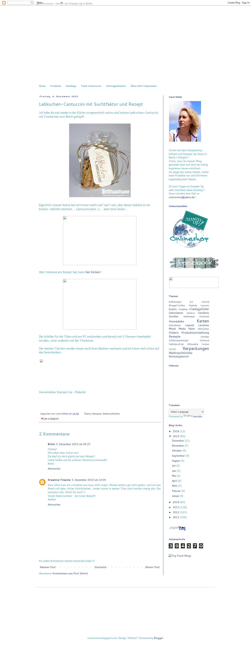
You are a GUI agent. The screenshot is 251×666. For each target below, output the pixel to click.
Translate (196, 416)
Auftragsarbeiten (116, 85)
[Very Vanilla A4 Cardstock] (45, 400)
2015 (176, 436)
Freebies (183, 309)
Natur (191, 329)
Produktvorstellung (195, 332)
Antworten (54, 468)
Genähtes (203, 313)
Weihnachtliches (111, 413)
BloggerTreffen (177, 305)
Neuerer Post (48, 567)
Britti (51, 444)
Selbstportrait (176, 344)
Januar (176, 496)
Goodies (173, 316)
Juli (174, 466)
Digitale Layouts (199, 305)
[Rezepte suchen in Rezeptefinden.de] (180, 556)
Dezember (178, 440)
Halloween (189, 316)
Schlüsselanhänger (179, 340)
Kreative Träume (59, 480)
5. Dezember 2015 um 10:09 (89, 480)
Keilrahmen (175, 325)
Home (42, 85)
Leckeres (203, 325)
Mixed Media (177, 329)
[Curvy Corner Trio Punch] (40, 400)
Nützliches (203, 328)
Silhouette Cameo (198, 344)
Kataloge (71, 85)
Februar (176, 491)
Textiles (172, 349)
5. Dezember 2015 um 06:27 (73, 444)
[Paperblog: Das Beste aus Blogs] (178, 530)
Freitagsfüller (199, 309)
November (178, 445)
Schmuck (204, 340)
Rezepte (96, 413)
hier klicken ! (93, 272)
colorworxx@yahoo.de (182, 197)
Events (173, 309)
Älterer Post (152, 567)
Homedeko (176, 321)
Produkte (55, 85)
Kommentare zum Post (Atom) (70, 573)
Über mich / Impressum (144, 85)
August (176, 461)
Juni (174, 471)
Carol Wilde (62, 413)
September (179, 456)
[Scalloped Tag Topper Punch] (43, 400)
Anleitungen (175, 301)
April (175, 481)
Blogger (158, 638)
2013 (176, 507)
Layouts (189, 325)
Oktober (177, 450)
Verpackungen (195, 348)
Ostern (174, 332)
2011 (176, 517)
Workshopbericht (179, 356)
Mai (174, 476)
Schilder (204, 336)
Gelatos (191, 312)
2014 (176, 502)
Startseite (100, 567)
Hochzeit (204, 316)
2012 (176, 512)
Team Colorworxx (91, 85)
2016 (176, 431)
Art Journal (199, 301)
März (175, 486)
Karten (203, 321)
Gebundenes (176, 313)
